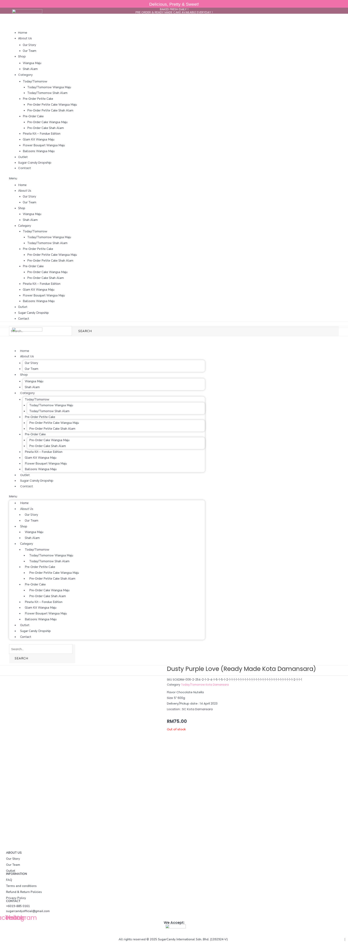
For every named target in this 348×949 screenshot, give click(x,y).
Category (25, 75)
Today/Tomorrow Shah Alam (47, 93)
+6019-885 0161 (18, 906)
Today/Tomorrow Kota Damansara (205, 685)
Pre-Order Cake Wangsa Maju (47, 122)
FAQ (9, 880)
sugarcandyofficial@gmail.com (28, 911)
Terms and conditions (21, 886)
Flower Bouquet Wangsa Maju (44, 145)
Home (22, 32)
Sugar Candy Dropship (34, 162)
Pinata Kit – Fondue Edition (41, 134)
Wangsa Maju (32, 63)
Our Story (29, 45)
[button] (174, 178)
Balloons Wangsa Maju (39, 151)
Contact (24, 168)
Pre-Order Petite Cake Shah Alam (50, 110)
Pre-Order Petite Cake (38, 99)
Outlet (23, 157)
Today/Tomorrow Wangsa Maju (49, 87)
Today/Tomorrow (35, 81)
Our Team (29, 51)
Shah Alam (30, 69)
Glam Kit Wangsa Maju (38, 139)
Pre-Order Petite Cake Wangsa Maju (52, 105)
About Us (25, 38)
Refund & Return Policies (24, 892)
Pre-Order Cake (33, 116)
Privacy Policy (16, 898)
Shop (22, 56)
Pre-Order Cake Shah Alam (45, 128)
